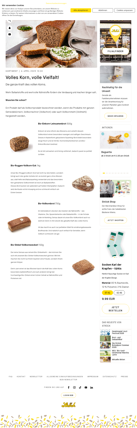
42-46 (119, 293)
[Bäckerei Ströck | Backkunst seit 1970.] (69, 404)
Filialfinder (116, 51)
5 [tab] (116, 173)
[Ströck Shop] (115, 189)
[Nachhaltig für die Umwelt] (115, 74)
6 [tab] (118, 173)
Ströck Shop (109, 202)
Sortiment (12, 71)
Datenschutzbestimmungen (56, 3)
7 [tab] (121, 173)
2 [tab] (107, 173)
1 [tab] (104, 173)
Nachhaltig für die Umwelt (112, 89)
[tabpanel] (115, 151)
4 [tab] (113, 173)
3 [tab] (110, 173)
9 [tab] (127, 173)
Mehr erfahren (117, 116)
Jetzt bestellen (115, 309)
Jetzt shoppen (117, 220)
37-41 (107, 293)
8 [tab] (124, 173)
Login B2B (68, 395)
